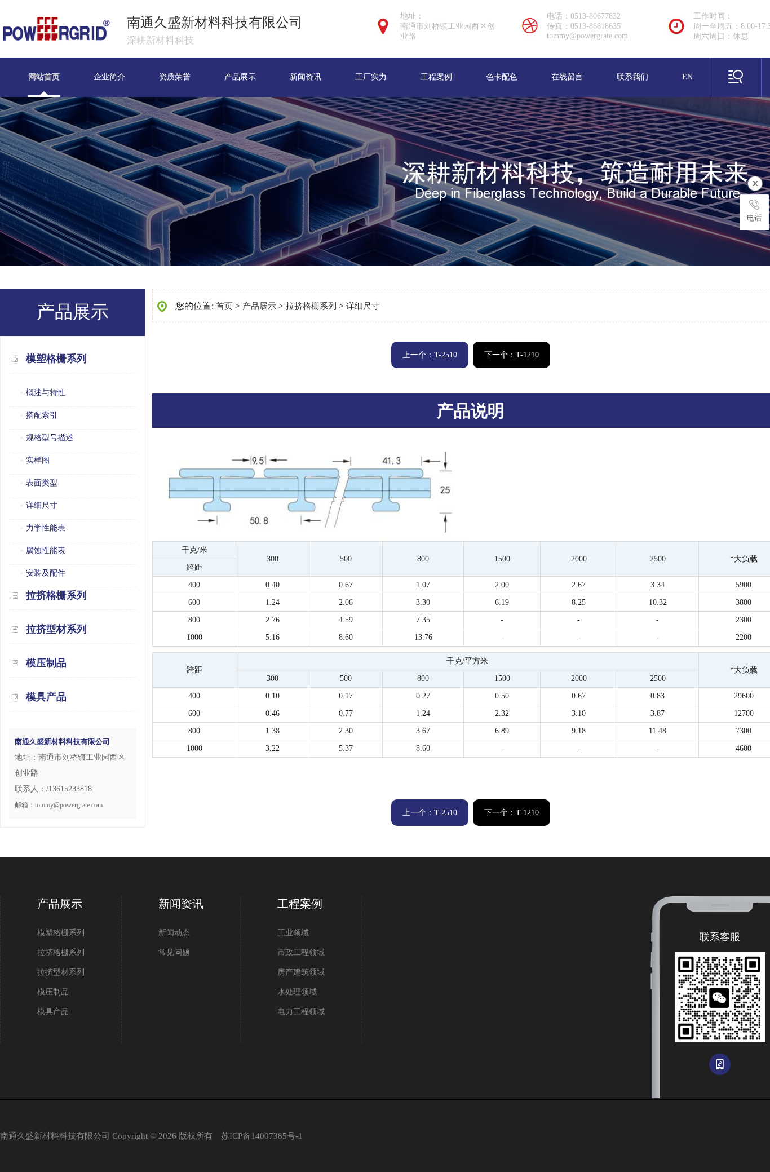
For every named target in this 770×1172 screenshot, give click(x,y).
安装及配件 (45, 573)
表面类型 (41, 483)
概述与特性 (45, 392)
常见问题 (174, 952)
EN (687, 77)
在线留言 (567, 77)
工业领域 (293, 932)
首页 (224, 306)
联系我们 (632, 77)
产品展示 (240, 77)
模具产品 (46, 696)
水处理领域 (297, 992)
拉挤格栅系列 (56, 595)
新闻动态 (174, 932)
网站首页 (44, 77)
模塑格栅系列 (56, 358)
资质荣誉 (175, 77)
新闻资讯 (305, 77)
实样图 (38, 460)
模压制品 (46, 663)
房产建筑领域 (301, 972)
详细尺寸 (41, 505)
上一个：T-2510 (429, 355)
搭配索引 (41, 415)
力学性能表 (45, 528)
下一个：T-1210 (511, 355)
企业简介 (109, 77)
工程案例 (436, 77)
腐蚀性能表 (45, 550)
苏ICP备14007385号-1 (262, 1135)
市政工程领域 (301, 952)
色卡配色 (501, 77)
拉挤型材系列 (56, 629)
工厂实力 (371, 77)
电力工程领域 (301, 1011)
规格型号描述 (49, 438)
